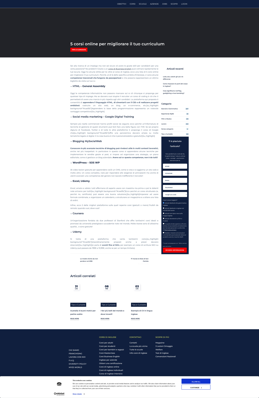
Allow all (196, 382)
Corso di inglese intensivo (110, 374)
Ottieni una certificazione (110, 363)
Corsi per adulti (106, 343)
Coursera (78, 213)
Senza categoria (174, 129)
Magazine (160, 343)
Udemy (85, 181)
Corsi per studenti (107, 346)
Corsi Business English (109, 356)
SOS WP (94, 162)
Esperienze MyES (174, 114)
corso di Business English (119, 69)
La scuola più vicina (138, 346)
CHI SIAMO (74, 350)
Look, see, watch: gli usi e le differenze (173, 78)
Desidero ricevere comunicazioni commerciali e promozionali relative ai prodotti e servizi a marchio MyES (174, 235)
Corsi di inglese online (109, 367)
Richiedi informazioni (175, 250)
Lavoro (174, 124)
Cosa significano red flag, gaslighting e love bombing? (173, 92)
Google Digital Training (119, 116)
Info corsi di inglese (138, 353)
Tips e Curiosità (79, 50)
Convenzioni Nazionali (166, 356)
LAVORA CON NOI (77, 357)
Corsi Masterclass (107, 353)
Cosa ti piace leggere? (170, 200)
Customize (194, 387)
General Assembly (93, 86)
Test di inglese (162, 353)
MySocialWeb (93, 141)
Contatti (133, 343)
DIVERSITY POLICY (77, 364)
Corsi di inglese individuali (111, 370)
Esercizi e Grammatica (174, 109)
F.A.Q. (71, 360)
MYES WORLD (75, 367)
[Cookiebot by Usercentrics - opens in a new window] (59, 394)
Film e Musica (174, 119)
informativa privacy (170, 230)
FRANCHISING (75, 353)
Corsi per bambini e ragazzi (111, 350)
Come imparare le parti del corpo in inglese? (175, 85)
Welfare (159, 350)
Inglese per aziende (108, 360)
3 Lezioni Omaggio (164, 346)
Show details (77, 394)
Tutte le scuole (136, 350)
